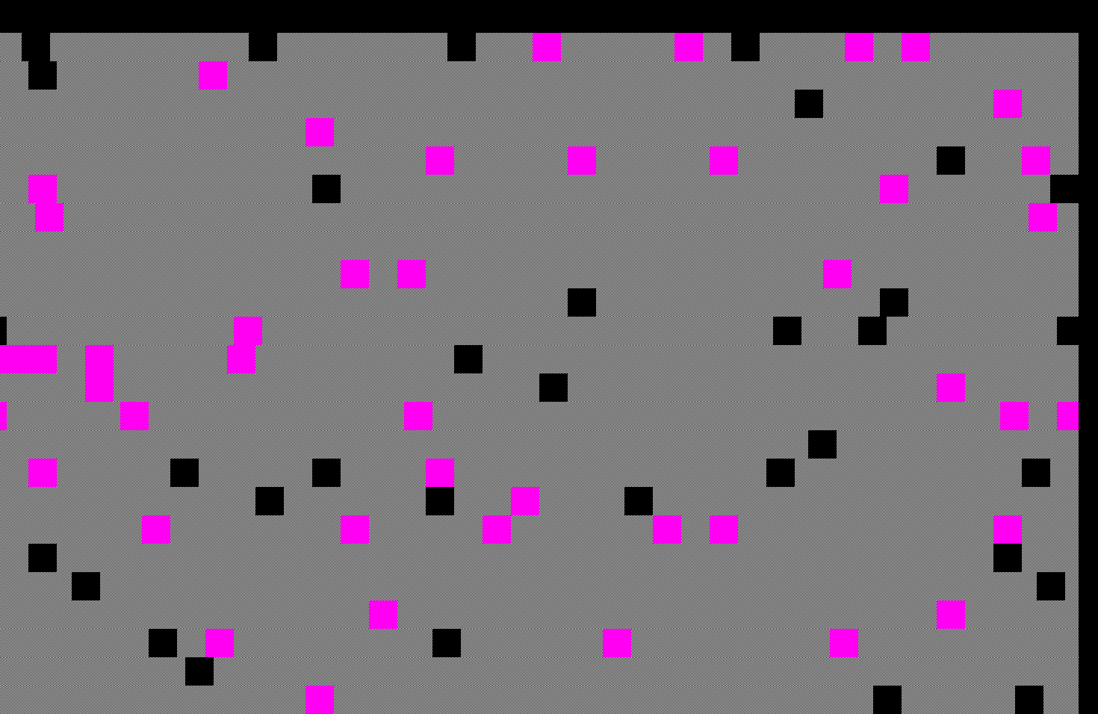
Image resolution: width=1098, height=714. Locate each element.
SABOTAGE (66, 12)
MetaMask (272, 12)
